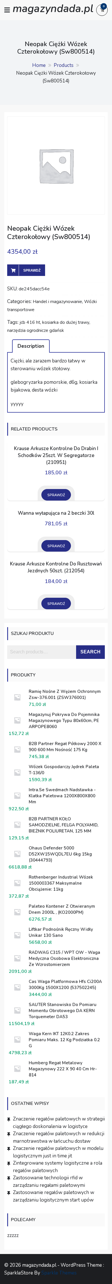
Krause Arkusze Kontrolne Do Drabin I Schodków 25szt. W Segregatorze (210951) (56, 455)
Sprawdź (31, 270)
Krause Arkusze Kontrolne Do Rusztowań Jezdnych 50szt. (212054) (56, 567)
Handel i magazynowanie (57, 301)
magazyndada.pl (53, 8)
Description (31, 346)
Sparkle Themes (59, 1273)
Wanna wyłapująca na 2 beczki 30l (56, 513)
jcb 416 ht (30, 322)
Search (90, 651)
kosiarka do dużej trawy (65, 322)
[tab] (31, 346)
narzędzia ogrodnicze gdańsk (35, 330)
